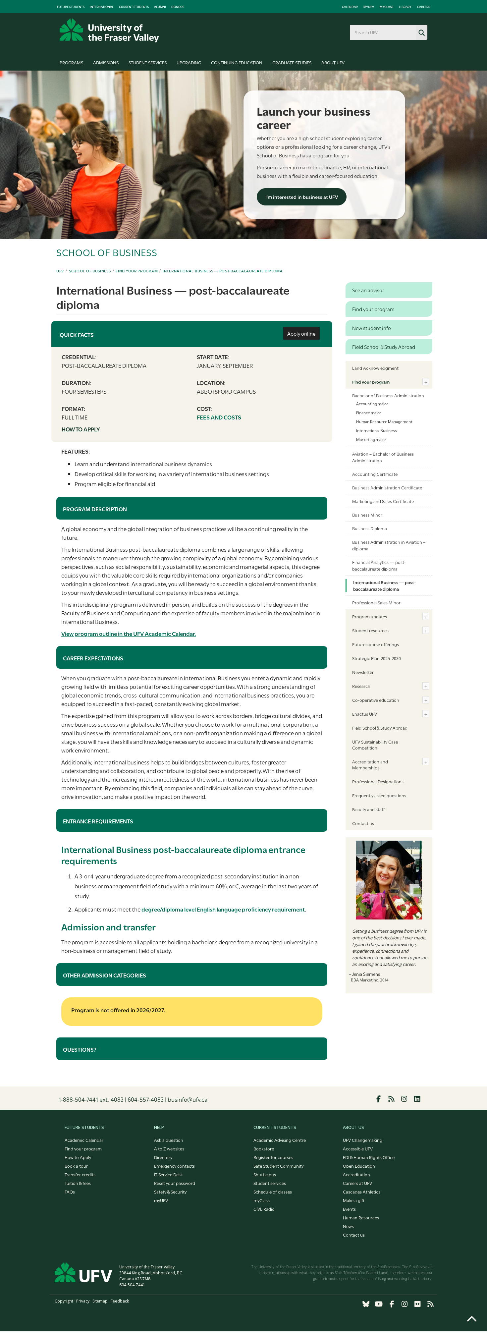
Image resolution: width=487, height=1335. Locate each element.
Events (349, 1208)
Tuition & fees (78, 1183)
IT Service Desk (168, 1174)
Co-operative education (375, 699)
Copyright (64, 1301)
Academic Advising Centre (279, 1140)
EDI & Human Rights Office (369, 1157)
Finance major (368, 412)
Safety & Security (170, 1191)
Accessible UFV (358, 1148)
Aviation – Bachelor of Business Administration (383, 457)
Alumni (160, 6)
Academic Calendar (84, 1140)
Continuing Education (236, 62)
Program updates (369, 616)
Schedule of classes (272, 1191)
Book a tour (76, 1165)
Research (361, 686)
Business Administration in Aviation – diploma (388, 545)
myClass (386, 6)
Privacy (82, 1301)
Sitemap (100, 1301)
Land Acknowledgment (375, 367)
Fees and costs (219, 417)
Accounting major (372, 403)
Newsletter (363, 672)
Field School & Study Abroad (379, 727)
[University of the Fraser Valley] (109, 30)
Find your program (137, 270)
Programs (71, 62)
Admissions (106, 62)
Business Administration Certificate (387, 487)
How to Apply (78, 1157)
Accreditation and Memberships (370, 764)
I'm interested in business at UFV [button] (301, 196)
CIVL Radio (264, 1208)
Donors (177, 6)
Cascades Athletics (361, 1191)
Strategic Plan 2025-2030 (376, 658)
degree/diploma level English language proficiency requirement (223, 909)
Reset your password (174, 1183)
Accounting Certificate (375, 474)
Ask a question (168, 1140)
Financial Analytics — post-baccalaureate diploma (379, 565)
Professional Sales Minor (376, 602)
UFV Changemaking (362, 1140)
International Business (376, 430)
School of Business (90, 270)
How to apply (81, 429)
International (102, 6)
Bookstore (263, 1148)
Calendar (350, 6)
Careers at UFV (357, 1183)
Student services (269, 1183)
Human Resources (361, 1217)
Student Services (148, 62)
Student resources (370, 630)
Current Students (134, 6)
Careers (423, 6)
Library (405, 6)
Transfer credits (80, 1174)
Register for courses (273, 1157)
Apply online (301, 333)
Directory (163, 1157)
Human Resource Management (384, 421)
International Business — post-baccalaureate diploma (223, 270)
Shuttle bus (264, 1174)
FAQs (70, 1191)
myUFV (368, 6)
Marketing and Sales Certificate (383, 501)
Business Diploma (369, 528)
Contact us (363, 823)
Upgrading (189, 62)
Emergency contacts (174, 1165)
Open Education (359, 1165)
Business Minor (367, 514)
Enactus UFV (364, 713)
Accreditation (356, 1174)
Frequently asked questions (379, 795)
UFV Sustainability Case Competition (375, 744)
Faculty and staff (368, 809)
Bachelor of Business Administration (388, 395)
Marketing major (371, 439)
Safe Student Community (278, 1165)
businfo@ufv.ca (187, 1099)
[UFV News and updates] (430, 1304)
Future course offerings (375, 644)
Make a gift (354, 1200)
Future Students (70, 6)
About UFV (333, 62)
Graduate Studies (291, 62)
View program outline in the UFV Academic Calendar (128, 633)
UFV (60, 270)
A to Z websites (169, 1148)
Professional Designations (378, 781)
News (348, 1226)
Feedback (120, 1301)
